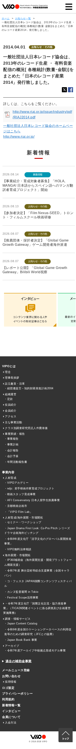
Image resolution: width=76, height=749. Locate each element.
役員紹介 (10, 404)
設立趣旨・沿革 (15, 383)
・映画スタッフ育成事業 (20, 494)
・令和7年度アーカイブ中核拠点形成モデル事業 (35, 650)
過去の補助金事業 (18, 661)
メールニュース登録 (16, 670)
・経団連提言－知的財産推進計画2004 (28, 388)
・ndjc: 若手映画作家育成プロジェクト (29, 488)
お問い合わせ (11, 676)
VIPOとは (9, 366)
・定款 (8, 399)
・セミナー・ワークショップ (22, 522)
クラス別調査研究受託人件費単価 (26, 428)
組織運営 (10, 394)
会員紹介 (10, 410)
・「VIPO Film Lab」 (18, 511)
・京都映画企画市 (15, 505)
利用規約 (8, 699)
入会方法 (10, 722)
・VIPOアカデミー (16, 482)
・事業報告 (11, 438)
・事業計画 (11, 444)
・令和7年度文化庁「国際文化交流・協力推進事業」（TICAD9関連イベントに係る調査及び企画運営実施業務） (37, 608)
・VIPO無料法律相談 (17, 549)
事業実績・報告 (15, 433)
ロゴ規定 (8, 687)
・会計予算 (11, 456)
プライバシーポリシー (17, 693)
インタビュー (11, 711)
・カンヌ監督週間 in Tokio (21, 591)
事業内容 (8, 472)
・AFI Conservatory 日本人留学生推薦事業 (32, 500)
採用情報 (10, 681)
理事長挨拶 (12, 377)
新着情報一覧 (11, 705)
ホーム (6, 18)
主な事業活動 (13, 422)
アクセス (10, 416)
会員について (11, 717)
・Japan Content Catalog (20, 623)
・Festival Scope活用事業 (21, 597)
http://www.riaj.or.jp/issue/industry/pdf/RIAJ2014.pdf (42, 114)
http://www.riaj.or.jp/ (18, 136)
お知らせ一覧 (23, 18)
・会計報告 (11, 450)
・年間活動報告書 (15, 461)
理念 (8, 372)
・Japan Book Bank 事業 (20, 639)
